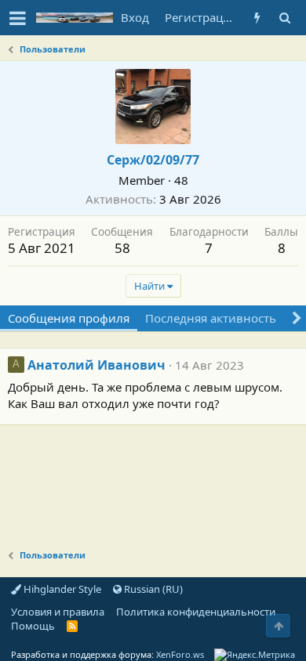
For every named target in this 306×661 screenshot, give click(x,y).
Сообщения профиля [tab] (68, 318)
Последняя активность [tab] (210, 318)
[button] (17, 18)
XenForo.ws (180, 654)
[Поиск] (284, 17)
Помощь (33, 626)
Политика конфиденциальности (195, 612)
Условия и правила (57, 612)
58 (122, 248)
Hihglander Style (61, 589)
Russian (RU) (152, 589)
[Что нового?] (257, 17)
